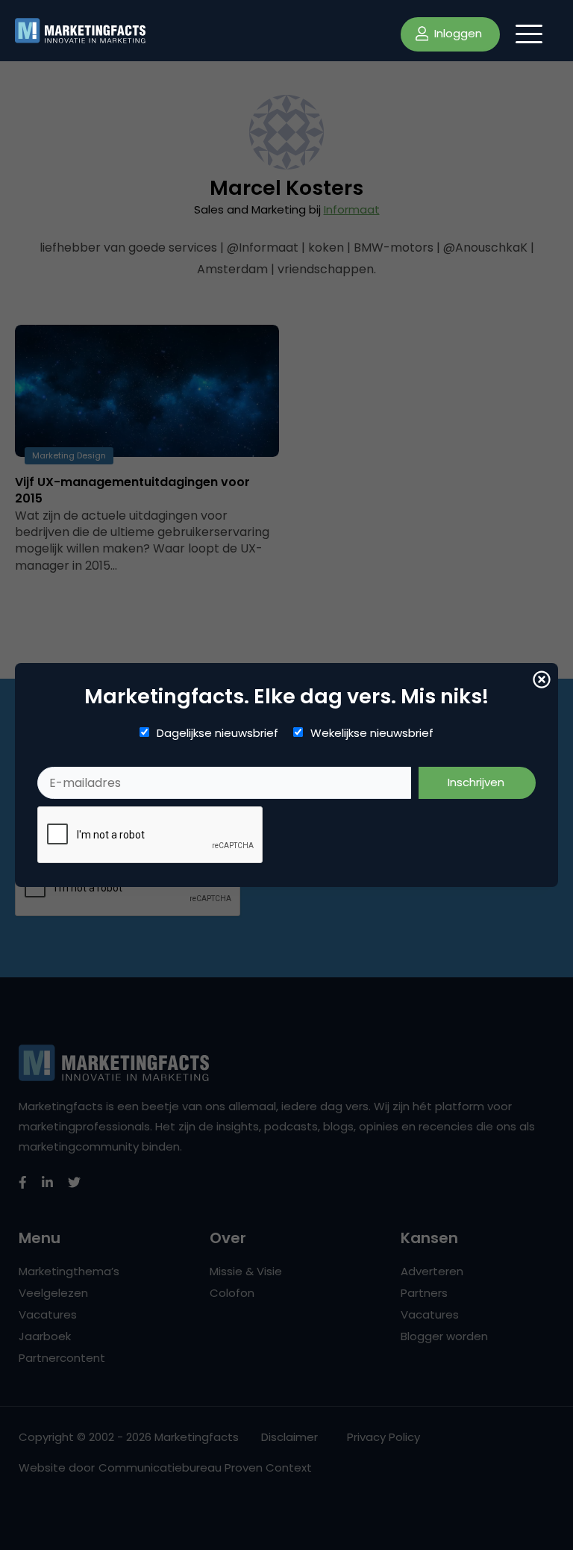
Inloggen (456, 33)
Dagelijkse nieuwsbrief (217, 733)
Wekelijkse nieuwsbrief (371, 733)
